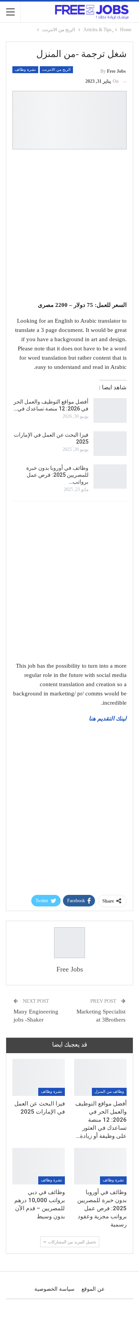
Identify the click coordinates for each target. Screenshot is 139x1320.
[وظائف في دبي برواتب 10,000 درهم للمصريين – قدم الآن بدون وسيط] (38, 1166)
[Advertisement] (69, 226)
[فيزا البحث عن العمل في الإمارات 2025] (110, 443)
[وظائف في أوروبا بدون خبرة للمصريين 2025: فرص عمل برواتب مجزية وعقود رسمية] (110, 476)
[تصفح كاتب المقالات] (69, 942)
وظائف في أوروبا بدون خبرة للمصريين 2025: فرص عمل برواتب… (57, 475)
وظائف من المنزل (109, 1091)
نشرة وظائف (25, 69)
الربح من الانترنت (56, 69)
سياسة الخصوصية (54, 1289)
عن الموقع (93, 1289)
